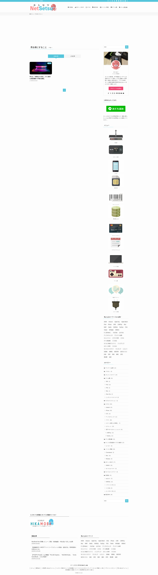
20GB (105, 321)
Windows (109, 458)
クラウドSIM (115, 338)
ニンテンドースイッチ (112, 397)
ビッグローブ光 (110, 491)
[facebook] (108, 1)
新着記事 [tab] (56, 56)
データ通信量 (107, 340)
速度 (110, 357)
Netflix (109, 327)
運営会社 (38, 568)
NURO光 (115, 327)
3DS (108, 381)
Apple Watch (125, 321)
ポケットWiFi (107, 346)
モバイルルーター (111, 468)
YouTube (115, 332)
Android (109, 407)
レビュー (125, 349)
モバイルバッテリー (109, 349)
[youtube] (121, 1)
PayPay (121, 327)
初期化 (110, 351)
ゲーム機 (109, 378)
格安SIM (116, 351)
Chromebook (110, 452)
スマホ (122, 338)
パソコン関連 (110, 449)
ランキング (118, 349)
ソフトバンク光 (110, 485)
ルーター (109, 446)
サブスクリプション (111, 400)
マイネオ (114, 346)
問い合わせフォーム (122, 568)
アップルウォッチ (108, 335)
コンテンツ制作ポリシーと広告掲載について (67, 568)
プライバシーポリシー (110, 568)
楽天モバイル (123, 351)
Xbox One (109, 394)
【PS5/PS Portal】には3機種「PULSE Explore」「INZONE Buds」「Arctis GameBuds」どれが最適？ (54, 556)
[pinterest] (119, 1)
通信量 (105, 357)
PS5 (108, 387)
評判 (121, 354)
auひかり (109, 478)
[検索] (127, 1)
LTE (108, 413)
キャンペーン (107, 338)
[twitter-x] (110, 1)
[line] (117, 1)
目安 (109, 354)
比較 (105, 354)
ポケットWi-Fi (110, 462)
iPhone (109, 324)
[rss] (123, 1)
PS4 (126, 327)
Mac (125, 324)
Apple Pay (117, 321)
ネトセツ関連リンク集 (98, 568)
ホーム (32, 568)
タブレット (110, 426)
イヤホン (108, 371)
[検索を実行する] (126, 47)
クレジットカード (111, 374)
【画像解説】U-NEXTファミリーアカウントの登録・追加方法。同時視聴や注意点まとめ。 (54, 549)
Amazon (111, 321)
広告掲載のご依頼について (71, 569)
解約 (117, 354)
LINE (114, 324)
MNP (105, 327)
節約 (113, 354)
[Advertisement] (79, 27)
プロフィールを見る (115, 88)
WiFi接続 (111, 330)
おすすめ (121, 332)
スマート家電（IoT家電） (113, 423)
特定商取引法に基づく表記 (86, 569)
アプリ (109, 420)
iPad (105, 324)
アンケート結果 (118, 335)
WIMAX (117, 330)
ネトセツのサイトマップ (85, 568)
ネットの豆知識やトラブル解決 (114, 442)
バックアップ (121, 343)
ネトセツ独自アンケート (110, 343)
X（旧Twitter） (107, 332)
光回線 (105, 351)
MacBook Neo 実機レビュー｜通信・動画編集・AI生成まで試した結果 (52, 542)
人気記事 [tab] (72, 56)
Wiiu (108, 391)
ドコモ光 (114, 340)
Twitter (105, 330)
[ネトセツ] (43, 7)
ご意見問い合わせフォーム (48, 568)
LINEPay (120, 324)
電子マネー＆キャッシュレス (114, 429)
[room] (114, 1)
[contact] (125, 1)
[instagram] (112, 1)
